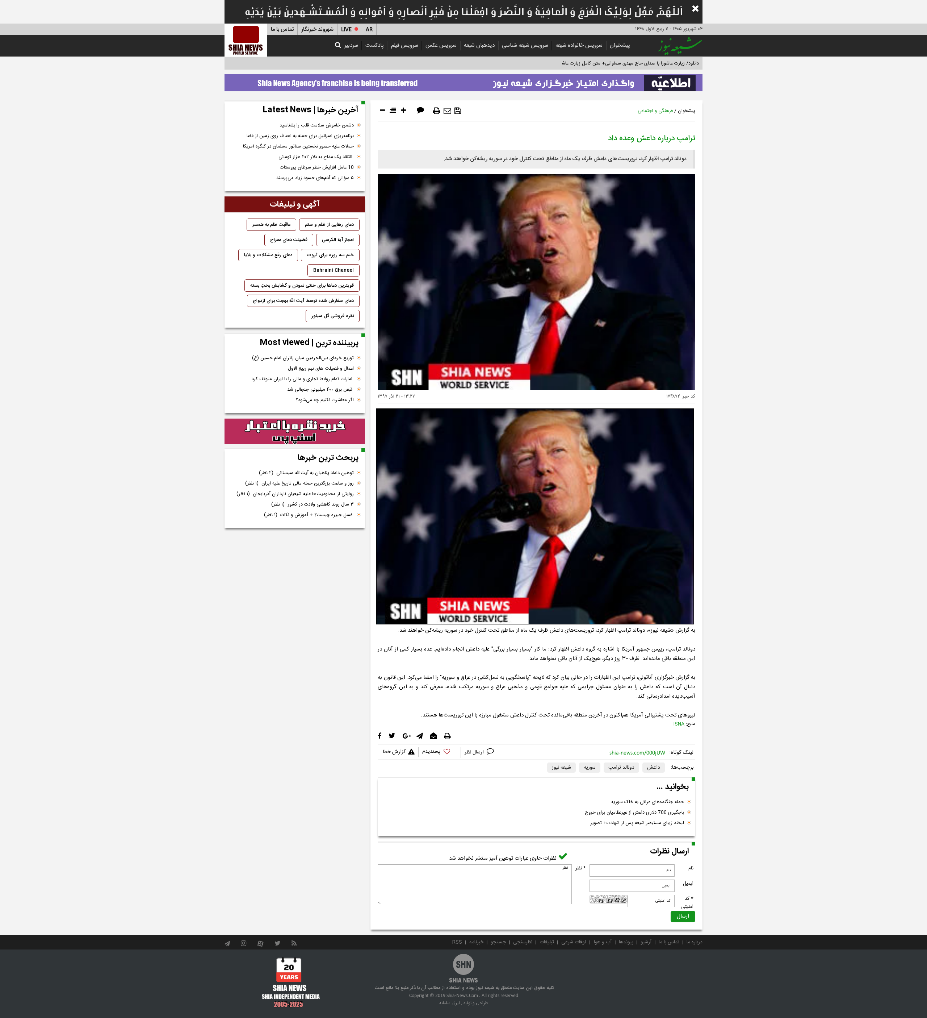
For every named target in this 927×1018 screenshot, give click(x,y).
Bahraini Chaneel (333, 270)
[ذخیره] (457, 111)
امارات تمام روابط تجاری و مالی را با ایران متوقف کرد (303, 379)
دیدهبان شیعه (479, 45)
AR (369, 29)
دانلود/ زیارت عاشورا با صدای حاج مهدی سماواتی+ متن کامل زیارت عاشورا (628, 63)
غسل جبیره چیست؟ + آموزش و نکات (309, 515)
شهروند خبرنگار (317, 29)
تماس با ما (282, 29)
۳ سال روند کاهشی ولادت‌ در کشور (312, 504)
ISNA (679, 724)
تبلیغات (547, 942)
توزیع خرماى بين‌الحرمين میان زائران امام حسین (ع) (303, 358)
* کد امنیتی (687, 903)
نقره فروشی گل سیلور (332, 316)
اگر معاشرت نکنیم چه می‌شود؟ (325, 400)
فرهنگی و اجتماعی (655, 111)
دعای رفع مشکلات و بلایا (268, 255)
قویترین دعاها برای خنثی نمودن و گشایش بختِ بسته (302, 286)
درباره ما (694, 942)
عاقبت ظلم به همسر (271, 225)
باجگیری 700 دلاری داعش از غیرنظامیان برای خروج (634, 813)
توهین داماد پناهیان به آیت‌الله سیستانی (306, 473)
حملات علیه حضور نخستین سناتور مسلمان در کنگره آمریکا (298, 146)
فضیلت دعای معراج (288, 240)
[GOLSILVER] (295, 432)
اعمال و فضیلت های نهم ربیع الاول (321, 369)
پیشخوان (620, 45)
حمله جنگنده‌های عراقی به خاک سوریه (647, 802)
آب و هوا (602, 942)
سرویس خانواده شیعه (579, 45)
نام (690, 868)
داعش (653, 767)
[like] (439, 752)
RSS (457, 942)
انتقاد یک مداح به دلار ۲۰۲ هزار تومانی (316, 157)
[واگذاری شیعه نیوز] (463, 81)
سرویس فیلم (404, 45)
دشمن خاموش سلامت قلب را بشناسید (317, 125)
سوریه (590, 767)
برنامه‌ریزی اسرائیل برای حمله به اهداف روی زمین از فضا (300, 136)
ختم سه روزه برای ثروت (330, 255)
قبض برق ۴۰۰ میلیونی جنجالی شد (320, 390)
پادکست (374, 45)
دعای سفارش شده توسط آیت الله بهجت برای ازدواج (303, 301)
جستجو (498, 942)
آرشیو (646, 942)
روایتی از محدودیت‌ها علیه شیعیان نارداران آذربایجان (295, 494)
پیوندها (626, 942)
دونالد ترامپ (621, 767)
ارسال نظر (475, 752)
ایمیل (688, 884)
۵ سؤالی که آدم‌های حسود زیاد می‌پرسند (315, 178)
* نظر (580, 868)
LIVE (346, 29)
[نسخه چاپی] (436, 111)
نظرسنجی (522, 942)
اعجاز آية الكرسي (338, 240)
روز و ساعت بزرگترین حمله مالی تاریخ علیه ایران (299, 483)
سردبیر (351, 45)
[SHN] (246, 40)
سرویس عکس (441, 45)
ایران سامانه (449, 1003)
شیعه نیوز (561, 767)
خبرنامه (476, 942)
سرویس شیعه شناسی (525, 45)
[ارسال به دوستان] (447, 111)
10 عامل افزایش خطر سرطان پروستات (317, 167)
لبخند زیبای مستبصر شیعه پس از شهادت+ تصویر (637, 823)
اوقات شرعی (573, 942)
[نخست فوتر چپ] (291, 982)
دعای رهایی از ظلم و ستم (329, 225)
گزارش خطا (394, 752)
